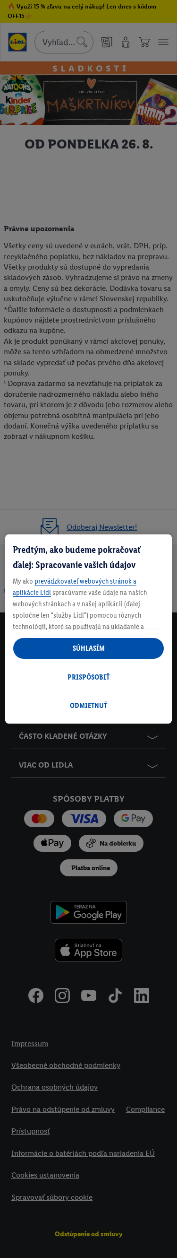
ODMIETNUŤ (88, 705)
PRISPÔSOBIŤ (88, 677)
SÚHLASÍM (89, 648)
